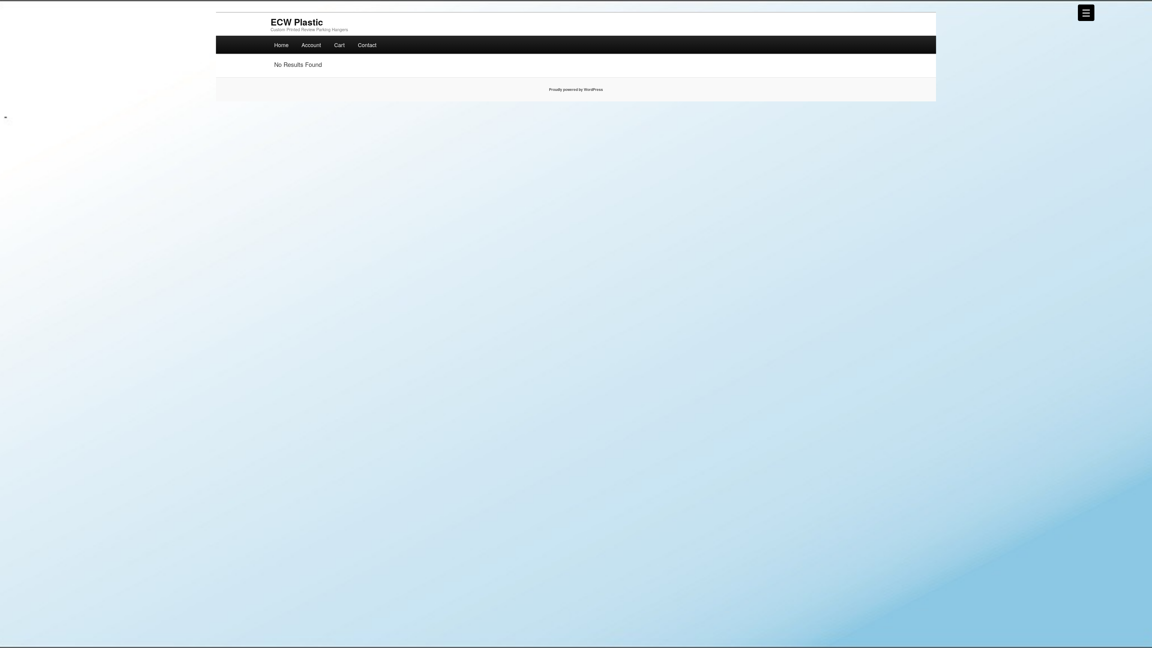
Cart (339, 45)
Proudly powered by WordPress (576, 89)
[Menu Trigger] (1086, 12)
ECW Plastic (297, 21)
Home (281, 45)
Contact (367, 45)
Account (311, 45)
